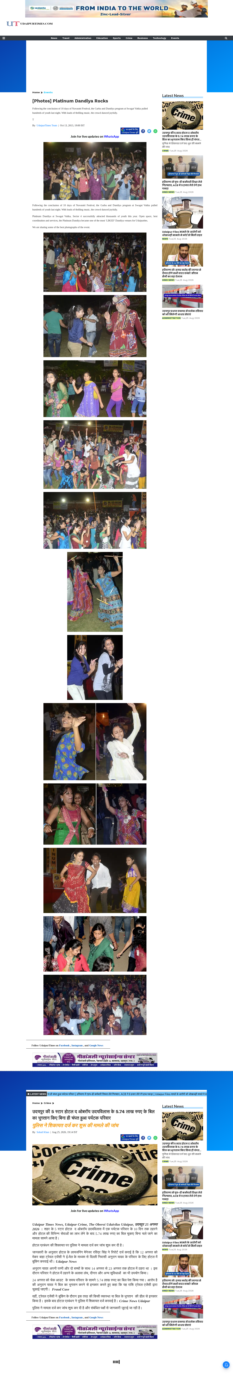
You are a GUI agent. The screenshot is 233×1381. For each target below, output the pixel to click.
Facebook (64, 1045)
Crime (129, 38)
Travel (65, 38)
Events (175, 38)
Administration (82, 38)
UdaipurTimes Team (47, 125)
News (54, 38)
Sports (117, 38)
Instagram (77, 1045)
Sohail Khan (43, 1132)
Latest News (173, 95)
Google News (96, 1045)
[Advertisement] (116, 62)
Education (102, 38)
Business (142, 38)
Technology (159, 38)
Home (36, 92)
